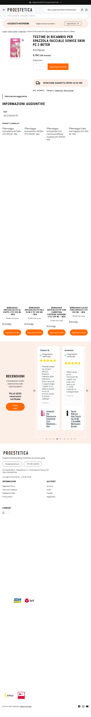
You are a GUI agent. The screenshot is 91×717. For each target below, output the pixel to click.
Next (87, 391)
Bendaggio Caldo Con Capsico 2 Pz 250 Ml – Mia (79, 310)
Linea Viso (22, 31)
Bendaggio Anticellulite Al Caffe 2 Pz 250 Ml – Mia (12, 311)
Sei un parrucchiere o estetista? (62, 9)
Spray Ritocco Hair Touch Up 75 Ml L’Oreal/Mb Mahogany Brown (76, 418)
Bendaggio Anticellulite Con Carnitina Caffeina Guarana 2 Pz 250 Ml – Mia (56, 312)
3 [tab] (53, 439)
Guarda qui (15, 406)
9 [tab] (75, 439)
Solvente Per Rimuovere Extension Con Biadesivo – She (51, 418)
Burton (41, 49)
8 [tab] (71, 439)
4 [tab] (57, 439)
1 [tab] (46, 439)
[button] (23, 40)
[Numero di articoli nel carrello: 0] (86, 9)
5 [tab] (60, 439)
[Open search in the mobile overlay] (45, 15)
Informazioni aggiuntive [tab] (16, 96)
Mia (9, 324)
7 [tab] (68, 439)
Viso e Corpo (12, 31)
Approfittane (71, 23)
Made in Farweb (25, 706)
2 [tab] (50, 439)
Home (4, 31)
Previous (34, 391)
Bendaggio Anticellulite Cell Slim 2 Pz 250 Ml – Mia (34, 311)
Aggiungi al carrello (58, 66)
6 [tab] (64, 439)
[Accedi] (82, 9)
